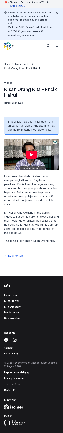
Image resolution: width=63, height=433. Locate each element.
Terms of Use (12, 384)
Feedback (10, 353)
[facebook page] (6, 340)
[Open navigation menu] (57, 46)
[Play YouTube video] (31, 154)
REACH (8, 389)
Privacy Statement (14, 378)
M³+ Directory (12, 306)
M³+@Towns (11, 300)
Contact (8, 347)
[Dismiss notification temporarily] (57, 13)
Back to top (15, 255)
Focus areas (11, 295)
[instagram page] (15, 340)
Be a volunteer (12, 318)
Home (7, 64)
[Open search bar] (48, 46)
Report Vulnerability (15, 372)
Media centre (22, 64)
